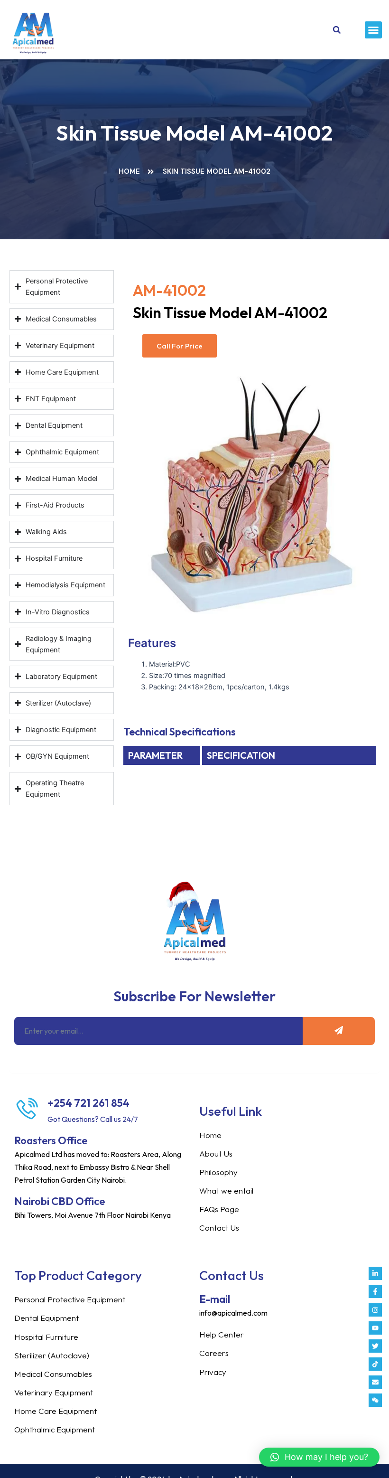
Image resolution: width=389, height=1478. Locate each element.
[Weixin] (375, 1400)
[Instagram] (375, 1310)
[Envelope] (375, 1382)
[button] (373, 29)
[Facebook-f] (375, 1291)
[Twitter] (375, 1346)
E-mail (214, 1299)
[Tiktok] (375, 1364)
